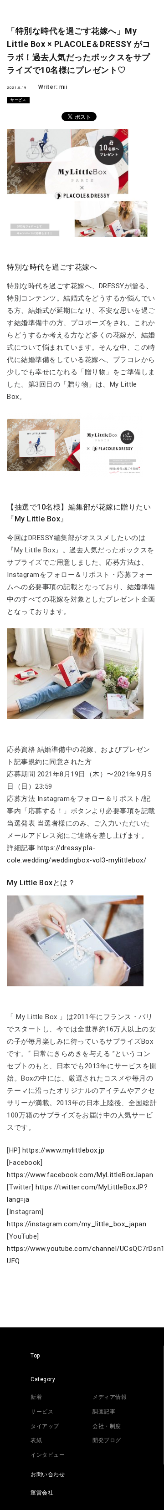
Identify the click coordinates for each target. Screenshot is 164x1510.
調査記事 (103, 1411)
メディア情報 (109, 1397)
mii (63, 86)
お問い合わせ (48, 1474)
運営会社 (42, 1493)
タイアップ (45, 1426)
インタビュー (48, 1455)
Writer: (48, 86)
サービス (18, 100)
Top (35, 1355)
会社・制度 (106, 1426)
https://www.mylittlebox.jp (63, 1150)
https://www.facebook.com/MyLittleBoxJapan (80, 1175)
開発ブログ (106, 1440)
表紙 (36, 1440)
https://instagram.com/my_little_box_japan (77, 1224)
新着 (36, 1397)
